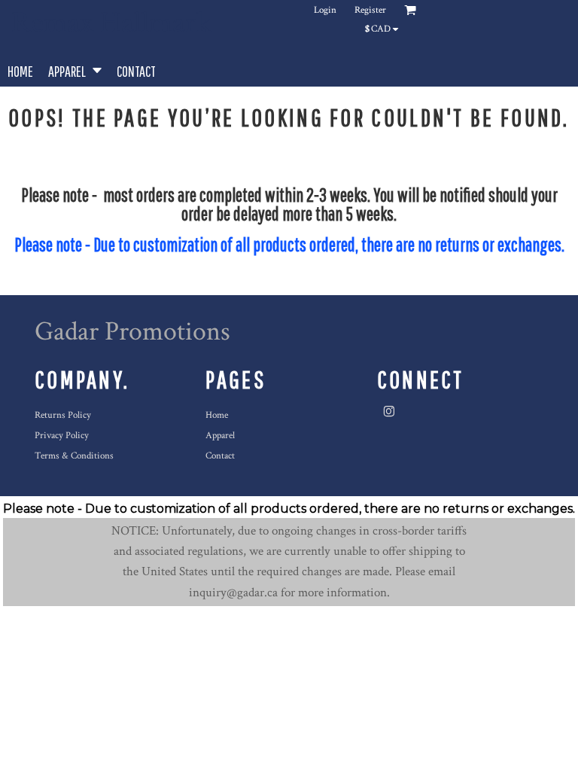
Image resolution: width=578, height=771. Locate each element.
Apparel (220, 435)
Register (370, 10)
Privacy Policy (62, 435)
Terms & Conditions (74, 455)
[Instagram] (389, 411)
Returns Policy (63, 415)
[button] (75, 70)
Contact (220, 455)
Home (216, 415)
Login (325, 10)
